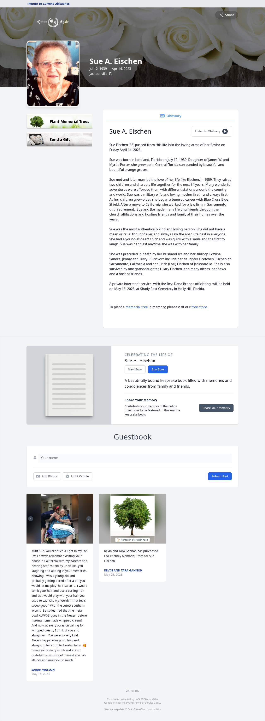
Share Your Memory (216, 408)
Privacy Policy (121, 702)
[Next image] (88, 518)
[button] (59, 519)
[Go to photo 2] (57, 541)
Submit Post (220, 476)
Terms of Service (143, 702)
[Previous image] (30, 518)
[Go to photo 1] (55, 541)
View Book (135, 369)
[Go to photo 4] (62, 541)
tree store (199, 307)
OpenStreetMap (137, 709)
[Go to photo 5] (65, 541)
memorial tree (136, 307)
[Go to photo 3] (60, 541)
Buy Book (158, 369)
